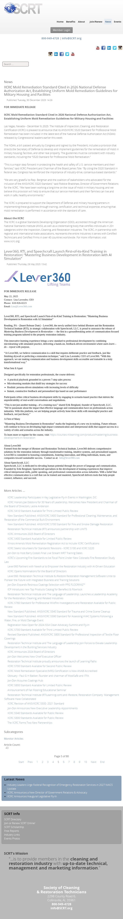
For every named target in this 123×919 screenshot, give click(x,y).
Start (21, 762)
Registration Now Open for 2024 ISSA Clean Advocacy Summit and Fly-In (48, 625)
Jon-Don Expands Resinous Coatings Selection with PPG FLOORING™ (46, 584)
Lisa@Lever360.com (21, 306)
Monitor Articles (13, 738)
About (81, 21)
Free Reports (11, 831)
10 (85, 762)
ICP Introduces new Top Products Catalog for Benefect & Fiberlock (44, 589)
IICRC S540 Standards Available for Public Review (35, 713)
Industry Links (12, 834)
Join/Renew (96, 21)
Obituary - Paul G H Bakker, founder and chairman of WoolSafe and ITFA (48, 675)
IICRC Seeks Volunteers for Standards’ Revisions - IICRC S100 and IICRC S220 (50, 548)
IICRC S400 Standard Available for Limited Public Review (39, 538)
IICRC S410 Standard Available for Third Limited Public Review (42, 511)
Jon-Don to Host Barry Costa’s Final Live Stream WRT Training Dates (44, 553)
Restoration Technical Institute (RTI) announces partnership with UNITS (47, 529)
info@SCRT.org (72, 38)
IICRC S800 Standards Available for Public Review (36, 718)
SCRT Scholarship (14, 827)
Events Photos (12, 838)
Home (60, 21)
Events (117, 21)
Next (93, 762)
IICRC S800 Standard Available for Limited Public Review (39, 685)
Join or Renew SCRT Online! (19, 823)
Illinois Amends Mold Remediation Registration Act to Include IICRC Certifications (53, 543)
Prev (30, 762)
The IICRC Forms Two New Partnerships (29, 722)
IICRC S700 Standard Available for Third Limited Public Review (42, 629)
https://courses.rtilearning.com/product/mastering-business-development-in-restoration (61, 436)
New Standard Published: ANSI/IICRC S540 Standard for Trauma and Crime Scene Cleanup (58, 611)
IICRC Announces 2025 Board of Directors (31, 534)
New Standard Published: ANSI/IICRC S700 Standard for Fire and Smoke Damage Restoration (60, 524)
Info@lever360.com (69, 458)
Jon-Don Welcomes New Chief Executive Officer (34, 656)
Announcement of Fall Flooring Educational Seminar (36, 690)
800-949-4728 (50, 38)
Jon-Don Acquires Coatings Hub (25, 680)
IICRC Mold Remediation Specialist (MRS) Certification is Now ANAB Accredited (52, 671)
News (108, 21)
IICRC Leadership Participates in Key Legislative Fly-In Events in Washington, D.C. (52, 497)
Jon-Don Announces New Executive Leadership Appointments (42, 708)
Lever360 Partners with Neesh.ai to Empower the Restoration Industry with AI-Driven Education (61, 566)
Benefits (70, 21)
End (102, 762)
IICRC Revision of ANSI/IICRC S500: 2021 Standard (36, 703)
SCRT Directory (12, 819)
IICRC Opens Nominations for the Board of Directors (36, 571)
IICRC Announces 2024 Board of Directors (31, 652)
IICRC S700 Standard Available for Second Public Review (39, 666)
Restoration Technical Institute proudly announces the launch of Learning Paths (51, 661)
